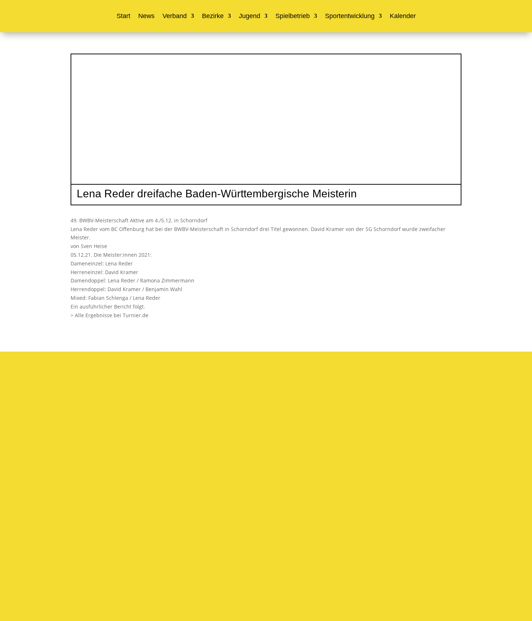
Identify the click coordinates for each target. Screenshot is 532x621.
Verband (174, 16)
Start (123, 16)
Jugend (249, 16)
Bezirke (213, 16)
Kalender (403, 16)
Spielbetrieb (292, 16)
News (146, 16)
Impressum (221, 565)
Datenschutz (252, 565)
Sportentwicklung (350, 16)
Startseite (81, 500)
